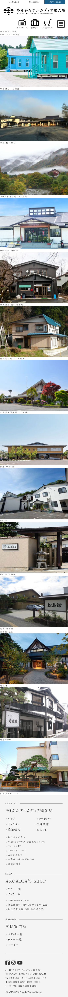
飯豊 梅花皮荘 (8, 143)
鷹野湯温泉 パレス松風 (12, 358)
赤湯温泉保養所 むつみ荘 (14, 412)
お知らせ (42, 829)
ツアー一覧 (14, 888)
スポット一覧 (15, 934)
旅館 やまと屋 (7, 466)
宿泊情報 (14, 829)
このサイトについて (17, 851)
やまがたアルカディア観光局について (26, 842)
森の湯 (3, 520)
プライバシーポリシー (18, 901)
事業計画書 (14, 864)
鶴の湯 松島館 (8, 574)
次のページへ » (13, 794)
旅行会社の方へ (16, 837)
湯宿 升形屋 (7, 628)
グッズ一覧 (14, 894)
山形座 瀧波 (7, 632)
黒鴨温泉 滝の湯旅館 (11, 305)
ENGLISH (14, 2)
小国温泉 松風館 (10, 89)
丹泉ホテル (5, 739)
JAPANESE (54, 2)
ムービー (13, 944)
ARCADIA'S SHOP (25, 881)
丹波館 (3, 686)
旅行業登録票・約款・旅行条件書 (26, 909)
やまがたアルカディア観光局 (29, 810)
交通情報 (43, 824)
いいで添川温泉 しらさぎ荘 (14, 196)
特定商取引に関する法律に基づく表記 (28, 905)
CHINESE (34, 2)
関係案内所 (16, 926)
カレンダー (14, 824)
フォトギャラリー (15, 846)
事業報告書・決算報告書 (21, 859)
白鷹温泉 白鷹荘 (9, 250)
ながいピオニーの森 (10, 34)
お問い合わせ (15, 855)
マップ (12, 818)
